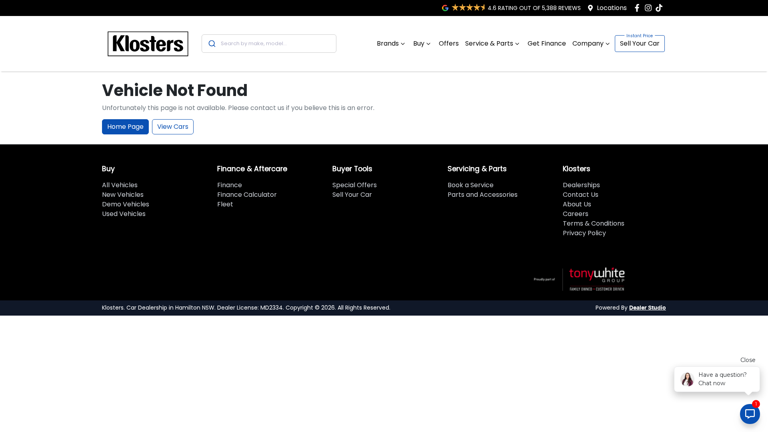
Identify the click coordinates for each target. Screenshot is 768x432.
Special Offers (354, 185)
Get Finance (547, 43)
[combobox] (269, 43)
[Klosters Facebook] (638, 8)
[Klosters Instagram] (649, 8)
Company (588, 43)
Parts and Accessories (483, 194)
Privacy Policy (584, 233)
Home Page (125, 126)
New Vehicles (123, 194)
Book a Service (471, 185)
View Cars (172, 126)
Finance (229, 185)
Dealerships (581, 185)
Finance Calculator (247, 194)
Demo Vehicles (125, 204)
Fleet (225, 204)
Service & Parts (489, 43)
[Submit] (211, 43)
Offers (449, 43)
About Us (577, 204)
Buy (418, 43)
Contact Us (580, 194)
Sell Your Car (640, 43)
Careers (575, 213)
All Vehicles (120, 185)
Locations (612, 7)
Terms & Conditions (593, 223)
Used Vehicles (124, 213)
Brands (388, 43)
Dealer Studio (647, 308)
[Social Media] (660, 8)
